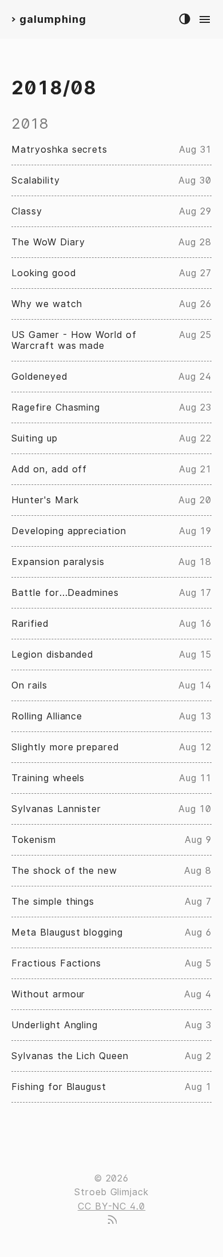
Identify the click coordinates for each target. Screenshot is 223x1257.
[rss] (111, 1220)
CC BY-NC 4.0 (112, 1206)
